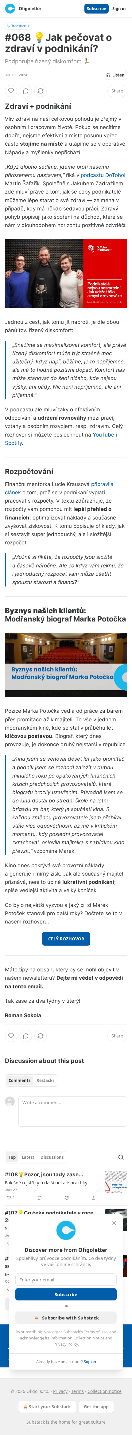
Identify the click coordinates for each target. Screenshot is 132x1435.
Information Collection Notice (77, 1338)
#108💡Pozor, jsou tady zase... (44, 1174)
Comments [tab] (19, 1080)
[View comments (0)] (26, 91)
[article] (66, 1186)
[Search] (121, 1157)
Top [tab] (12, 1157)
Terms (77, 1391)
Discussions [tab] (52, 1157)
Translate (18, 25)
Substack (35, 1422)
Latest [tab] (28, 1157)
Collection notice (104, 1391)
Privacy (60, 1391)
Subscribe (96, 8)
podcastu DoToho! (103, 175)
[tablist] (31, 1080)
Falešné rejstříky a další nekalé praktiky (46, 1182)
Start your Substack (50, 1407)
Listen (118, 75)
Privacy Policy (65, 1344)
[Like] (11, 91)
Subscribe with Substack (70, 1318)
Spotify (13, 443)
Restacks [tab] (45, 1080)
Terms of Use (95, 1332)
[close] (114, 1223)
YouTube (103, 435)
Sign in (119, 8)
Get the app (96, 1407)
